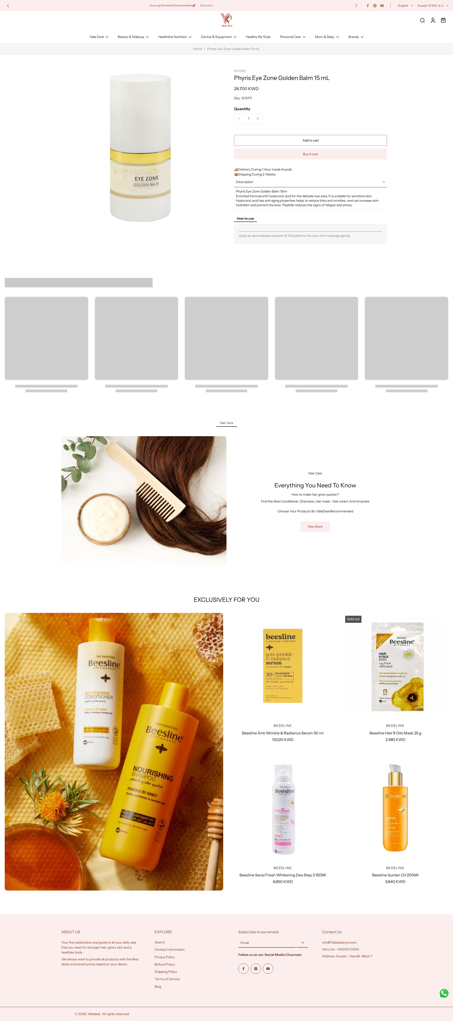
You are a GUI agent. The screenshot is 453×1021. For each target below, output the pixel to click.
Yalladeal (93, 1014)
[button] (310, 140)
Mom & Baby (324, 37)
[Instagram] (374, 5)
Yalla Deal (96, 37)
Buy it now (310, 154)
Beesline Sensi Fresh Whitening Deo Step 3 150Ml (282, 875)
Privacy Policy (165, 957)
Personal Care (290, 37)
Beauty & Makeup (131, 37)
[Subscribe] (302, 943)
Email (245, 943)
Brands (353, 37)
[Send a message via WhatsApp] (444, 993)
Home (197, 49)
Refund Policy (165, 964)
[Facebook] (367, 5)
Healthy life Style (258, 37)
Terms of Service (167, 979)
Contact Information (170, 949)
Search (160, 942)
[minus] (239, 118)
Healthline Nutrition (172, 37)
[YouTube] (382, 5)
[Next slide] (356, 5)
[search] (422, 20)
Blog (158, 986)
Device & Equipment (216, 37)
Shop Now (206, 5)
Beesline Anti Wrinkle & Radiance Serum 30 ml (282, 733)
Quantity (242, 108)
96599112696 (349, 949)
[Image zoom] (140, 147)
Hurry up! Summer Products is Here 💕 (173, 5)
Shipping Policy (166, 972)
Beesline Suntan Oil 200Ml (395, 875)
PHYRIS (240, 71)
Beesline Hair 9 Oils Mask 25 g (395, 733)
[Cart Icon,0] (443, 20)
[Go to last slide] (8, 5)
